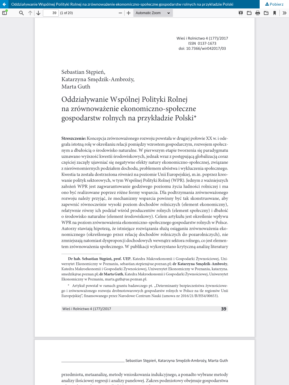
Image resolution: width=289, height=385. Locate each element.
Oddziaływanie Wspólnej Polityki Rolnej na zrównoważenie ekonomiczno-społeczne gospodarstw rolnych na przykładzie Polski (122, 4)
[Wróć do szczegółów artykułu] (4, 4)
